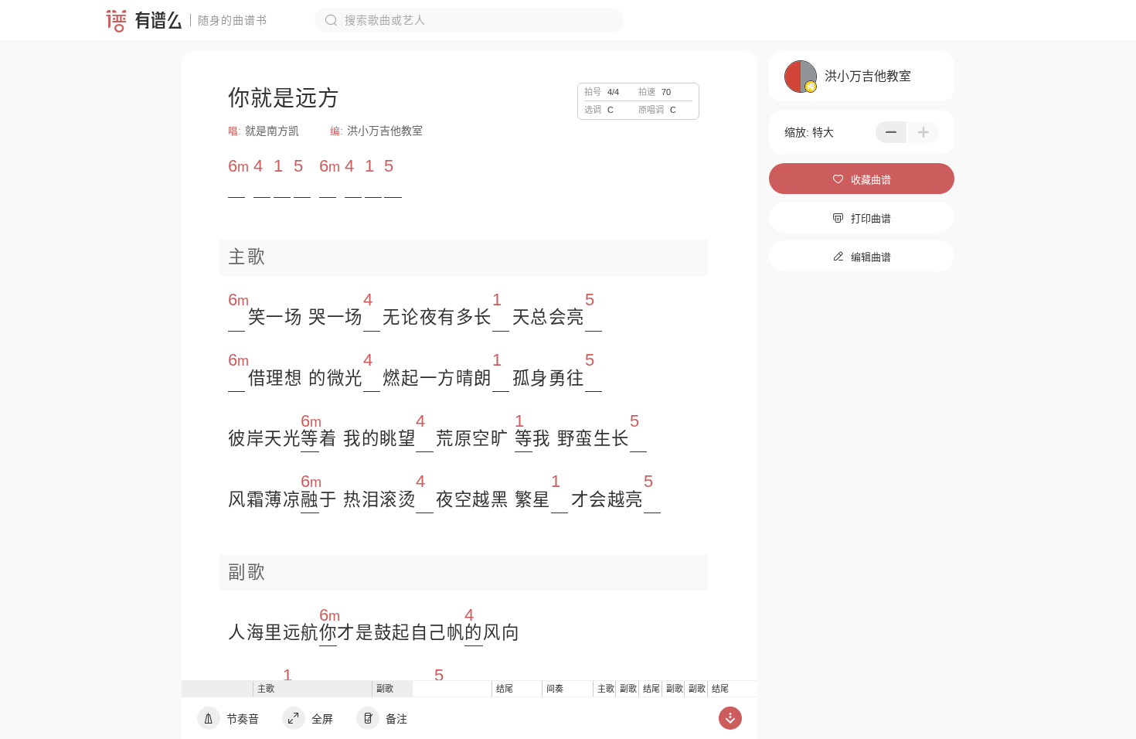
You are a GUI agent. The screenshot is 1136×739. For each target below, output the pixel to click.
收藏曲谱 (862, 180)
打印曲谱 (862, 218)
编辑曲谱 (862, 257)
